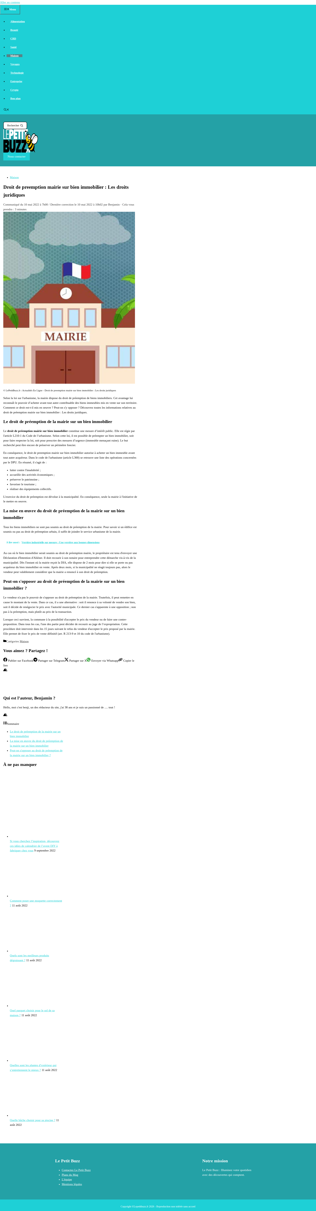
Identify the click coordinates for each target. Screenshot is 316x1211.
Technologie (17, 72)
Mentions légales (72, 1184)
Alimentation (17, 21)
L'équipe (67, 1179)
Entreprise (16, 81)
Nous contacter (17, 156)
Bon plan (15, 98)
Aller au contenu (10, 2)
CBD (13, 38)
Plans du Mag (70, 1174)
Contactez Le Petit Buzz (76, 1170)
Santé (13, 47)
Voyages (15, 64)
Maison (14, 55)
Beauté (14, 30)
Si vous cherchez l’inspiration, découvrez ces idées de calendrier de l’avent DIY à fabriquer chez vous (34, 845)
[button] (6, 110)
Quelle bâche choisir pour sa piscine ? (32, 1120)
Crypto (14, 90)
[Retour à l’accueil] (20, 151)
